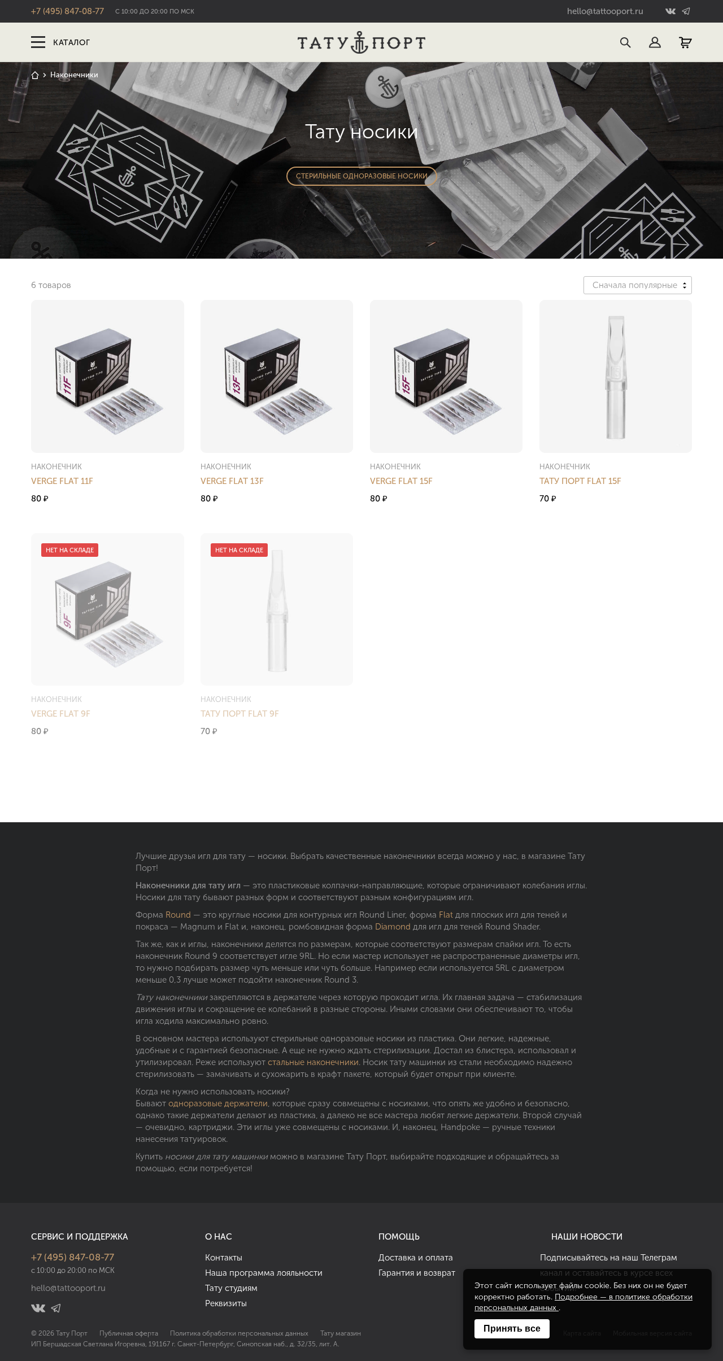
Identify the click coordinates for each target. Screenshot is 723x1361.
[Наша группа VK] (671, 11)
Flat (446, 915)
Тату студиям (231, 1288)
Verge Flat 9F (60, 714)
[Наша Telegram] (685, 11)
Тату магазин (340, 1333)
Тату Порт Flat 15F (580, 481)
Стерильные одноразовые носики (362, 176)
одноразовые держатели (218, 1103)
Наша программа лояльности (264, 1273)
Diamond (393, 927)
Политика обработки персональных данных (239, 1333)
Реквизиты (226, 1303)
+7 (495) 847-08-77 (67, 11)
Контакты (223, 1258)
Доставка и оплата (415, 1258)
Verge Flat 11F (62, 481)
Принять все (512, 1328)
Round (178, 915)
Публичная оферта (128, 1333)
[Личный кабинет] (654, 43)
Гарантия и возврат (416, 1273)
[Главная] (35, 75)
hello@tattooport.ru (605, 11)
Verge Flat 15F (401, 481)
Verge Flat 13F (232, 481)
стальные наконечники (313, 1062)
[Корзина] (685, 43)
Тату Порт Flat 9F (240, 714)
